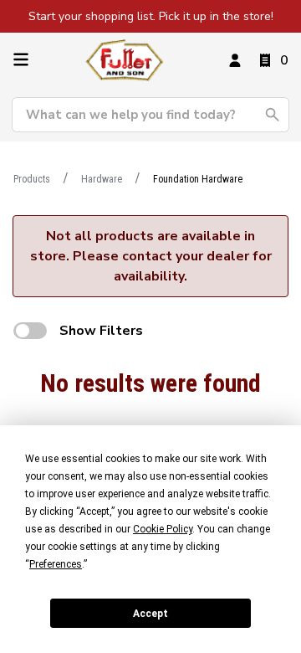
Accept (150, 614)
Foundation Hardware (197, 179)
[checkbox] (30, 330)
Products (31, 179)
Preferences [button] (55, 564)
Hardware (101, 179)
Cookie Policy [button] (162, 529)
